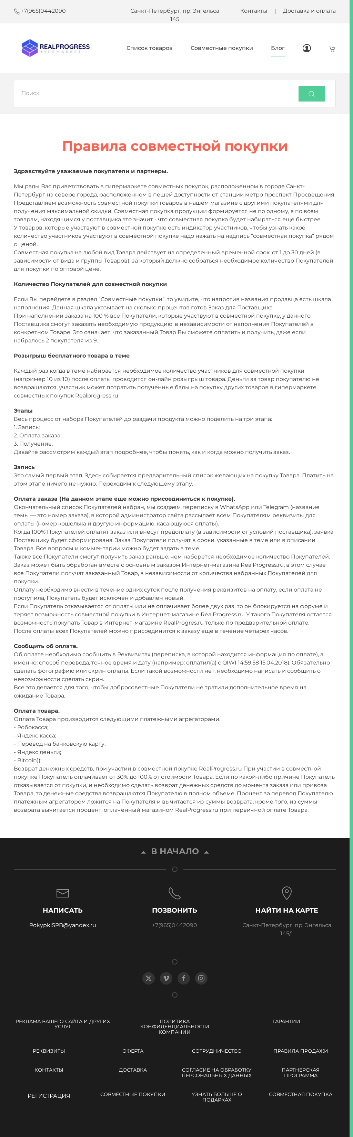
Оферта (132, 1051)
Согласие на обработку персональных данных (217, 1072)
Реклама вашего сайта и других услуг (63, 1024)
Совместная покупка (300, 1094)
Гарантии (286, 1021)
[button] (63, 907)
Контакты (254, 11)
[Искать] (312, 94)
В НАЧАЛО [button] (175, 851)
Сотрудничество (217, 1051)
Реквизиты (49, 1051)
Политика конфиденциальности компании (174, 1026)
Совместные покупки (222, 48)
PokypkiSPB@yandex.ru (62, 925)
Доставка (133, 1070)
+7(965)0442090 (43, 11)
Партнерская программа (301, 1072)
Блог (278, 48)
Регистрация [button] (49, 1096)
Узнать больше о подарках (217, 1097)
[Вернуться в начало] (54, 48)
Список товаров (150, 48)
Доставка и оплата (309, 11)
